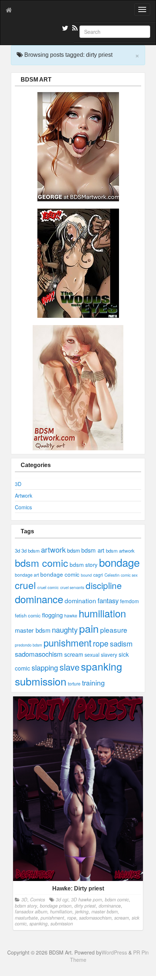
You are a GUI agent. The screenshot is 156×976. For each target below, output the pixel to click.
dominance (39, 599)
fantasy (108, 600)
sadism (121, 643)
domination (80, 600)
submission (40, 680)
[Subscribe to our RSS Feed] (74, 29)
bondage (119, 562)
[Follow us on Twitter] (64, 29)
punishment (67, 642)
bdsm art (92, 550)
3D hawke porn (86, 899)
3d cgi (62, 899)
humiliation (102, 613)
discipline (104, 585)
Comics (23, 507)
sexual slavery (101, 654)
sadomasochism (39, 654)
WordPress (114, 952)
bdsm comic (41, 563)
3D (18, 483)
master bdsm (32, 630)
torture (74, 683)
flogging (52, 615)
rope (100, 643)
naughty (65, 629)
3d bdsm (30, 550)
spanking (101, 666)
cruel (25, 585)
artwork (53, 549)
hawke (70, 615)
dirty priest (85, 905)
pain (89, 628)
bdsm (73, 550)
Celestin (111, 575)
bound (86, 575)
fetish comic (28, 615)
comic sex (129, 575)
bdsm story (84, 564)
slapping (45, 667)
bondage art (27, 575)
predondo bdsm (28, 645)
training (93, 682)
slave (69, 666)
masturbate (26, 917)
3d (17, 550)
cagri (98, 575)
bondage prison (55, 905)
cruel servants (72, 587)
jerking (82, 911)
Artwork (23, 495)
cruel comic (48, 587)
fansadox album (31, 911)
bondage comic (59, 574)
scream (73, 654)
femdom (129, 601)
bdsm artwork (120, 550)
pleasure (113, 630)
